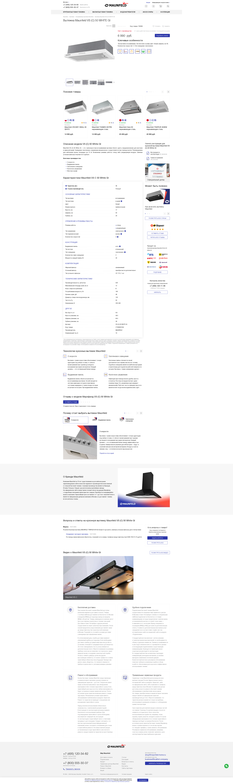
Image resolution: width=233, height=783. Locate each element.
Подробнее (157, 272)
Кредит (102, 761)
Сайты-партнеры (127, 768)
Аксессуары (148, 12)
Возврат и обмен (105, 768)
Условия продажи (127, 774)
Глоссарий (125, 759)
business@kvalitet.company (156, 759)
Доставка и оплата (106, 757)
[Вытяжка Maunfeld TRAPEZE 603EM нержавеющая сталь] (157, 107)
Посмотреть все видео (159, 552)
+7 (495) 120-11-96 (157, 286)
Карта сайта (148, 774)
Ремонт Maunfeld (105, 766)
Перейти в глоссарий (107, 453)
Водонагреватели (127, 12)
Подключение (104, 759)
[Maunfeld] (116, 5)
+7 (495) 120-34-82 (71, 5)
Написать (157, 292)
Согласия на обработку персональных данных (117, 781)
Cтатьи (124, 757)
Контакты (125, 766)
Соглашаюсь (143, 780)
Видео (124, 764)
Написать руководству (157, 763)
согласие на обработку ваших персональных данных (99, 780)
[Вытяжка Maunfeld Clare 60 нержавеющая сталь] (130, 107)
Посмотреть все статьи (157, 218)
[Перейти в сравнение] (153, 6)
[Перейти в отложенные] (146, 6)
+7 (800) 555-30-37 (71, 7)
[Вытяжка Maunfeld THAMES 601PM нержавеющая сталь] (102, 107)
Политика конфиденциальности (109, 774)
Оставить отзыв (157, 233)
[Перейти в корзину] (161, 6)
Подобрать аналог (162, 35)
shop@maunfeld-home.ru (155, 755)
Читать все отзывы (157, 237)
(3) (85, 122)
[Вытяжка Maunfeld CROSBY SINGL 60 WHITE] (75, 107)
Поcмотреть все (157, 542)
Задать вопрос (157, 538)
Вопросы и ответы (128, 761)
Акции (148, 2)
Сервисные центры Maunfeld (109, 764)
